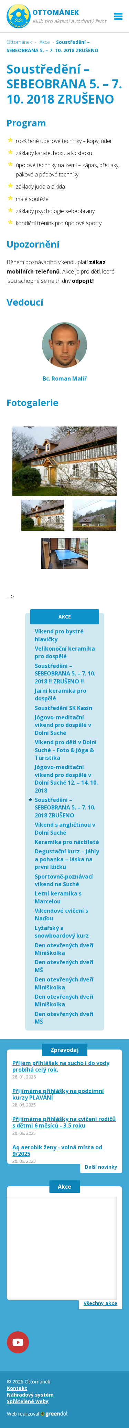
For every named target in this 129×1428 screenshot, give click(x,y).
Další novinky (101, 1167)
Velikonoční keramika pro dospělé (65, 652)
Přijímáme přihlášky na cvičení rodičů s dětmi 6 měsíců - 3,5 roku (64, 1122)
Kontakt (17, 1388)
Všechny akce (100, 1303)
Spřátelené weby (28, 1401)
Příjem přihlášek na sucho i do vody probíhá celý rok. (60, 1066)
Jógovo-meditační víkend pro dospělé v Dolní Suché (63, 725)
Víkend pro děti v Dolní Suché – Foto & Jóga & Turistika (66, 749)
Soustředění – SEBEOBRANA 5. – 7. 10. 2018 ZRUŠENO (65, 807)
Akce (64, 1186)
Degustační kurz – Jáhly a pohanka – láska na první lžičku (67, 859)
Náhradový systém (30, 1394)
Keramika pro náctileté (67, 842)
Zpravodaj (65, 1050)
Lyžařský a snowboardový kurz (62, 931)
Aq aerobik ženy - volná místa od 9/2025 (57, 1150)
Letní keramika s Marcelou (58, 897)
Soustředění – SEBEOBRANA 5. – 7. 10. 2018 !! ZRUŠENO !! (65, 673)
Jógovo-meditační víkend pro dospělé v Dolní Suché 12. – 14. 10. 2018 (66, 778)
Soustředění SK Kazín (63, 708)
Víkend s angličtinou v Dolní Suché (65, 828)
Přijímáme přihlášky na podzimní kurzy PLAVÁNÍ (58, 1094)
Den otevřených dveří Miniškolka (64, 949)
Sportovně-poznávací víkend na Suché (64, 880)
